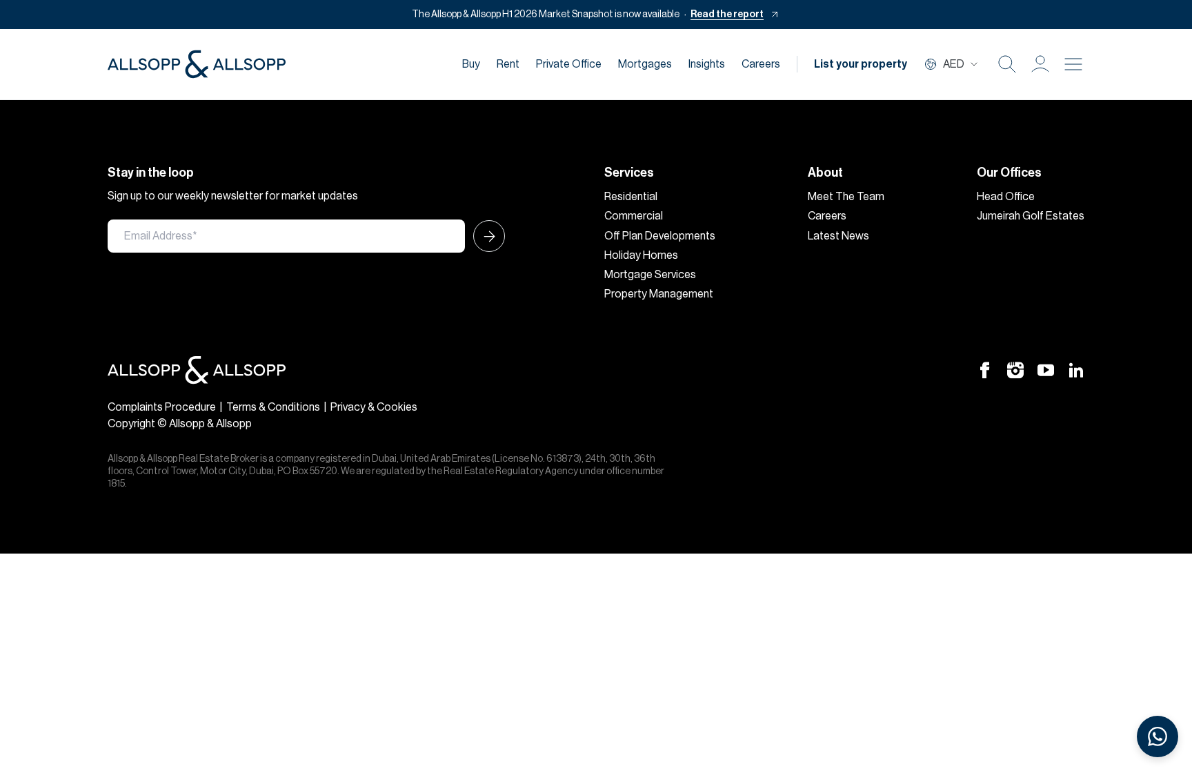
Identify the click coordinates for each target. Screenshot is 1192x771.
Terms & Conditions (273, 407)
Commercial (633, 216)
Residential (630, 196)
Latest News (838, 236)
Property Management (658, 294)
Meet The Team (846, 196)
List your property (860, 64)
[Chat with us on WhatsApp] (1157, 736)
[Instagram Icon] (1015, 370)
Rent (508, 64)
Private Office (569, 64)
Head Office (1006, 196)
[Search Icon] (1007, 64)
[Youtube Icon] (1045, 370)
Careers (761, 64)
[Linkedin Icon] (1076, 370)
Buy (471, 64)
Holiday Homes (641, 255)
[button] (1040, 64)
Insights (706, 64)
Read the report (727, 14)
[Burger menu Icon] (1073, 64)
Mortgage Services (650, 274)
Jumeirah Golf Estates (1030, 216)
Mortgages (645, 64)
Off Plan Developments (659, 236)
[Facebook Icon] (985, 370)
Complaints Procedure (162, 407)
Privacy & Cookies (373, 407)
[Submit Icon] (485, 236)
